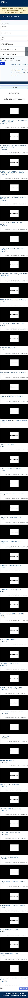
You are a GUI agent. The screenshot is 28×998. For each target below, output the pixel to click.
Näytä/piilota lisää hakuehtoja (19, 64)
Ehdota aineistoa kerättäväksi (19, 73)
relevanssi (4, 60)
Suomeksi (3, 16)
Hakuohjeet (11, 993)
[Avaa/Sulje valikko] (26, 3)
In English (16, 16)
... (26, 49)
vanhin (20, 60)
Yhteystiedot (5, 995)
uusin (12, 60)
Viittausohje (14, 76)
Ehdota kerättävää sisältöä (18, 995)
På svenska (9, 16)
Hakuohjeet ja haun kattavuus (19, 70)
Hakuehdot (14, 87)
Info (5, 993)
